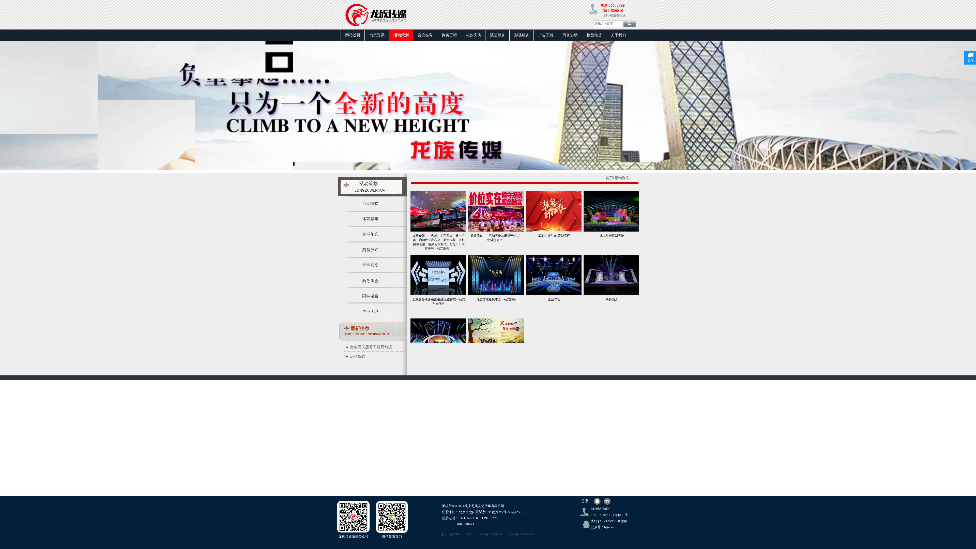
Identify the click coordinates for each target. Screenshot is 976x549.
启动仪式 (357, 356)
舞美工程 (449, 35)
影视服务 (521, 35)
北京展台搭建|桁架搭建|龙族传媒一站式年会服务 (438, 302)
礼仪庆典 (473, 35)
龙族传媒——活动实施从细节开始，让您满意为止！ (496, 238)
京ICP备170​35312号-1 (451, 534)
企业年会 (554, 299)
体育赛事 (370, 219)
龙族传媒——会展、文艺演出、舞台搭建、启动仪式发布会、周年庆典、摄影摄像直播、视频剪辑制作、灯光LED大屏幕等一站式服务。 (439, 242)
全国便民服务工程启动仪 (371, 347)
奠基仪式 (370, 250)
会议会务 (425, 35)
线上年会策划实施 (612, 235)
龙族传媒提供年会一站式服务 (496, 299)
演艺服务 (497, 35)
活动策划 (401, 35)
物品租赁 (594, 35)
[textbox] (608, 23)
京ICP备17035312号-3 (521, 534)
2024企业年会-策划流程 (554, 235)
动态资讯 (377, 35)
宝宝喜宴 (370, 265)
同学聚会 (370, 296)
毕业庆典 (370, 311)
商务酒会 (612, 299)
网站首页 (352, 35)
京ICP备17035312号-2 (491, 534)
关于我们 (618, 35)
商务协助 (570, 35)
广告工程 (546, 35)
